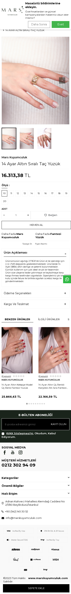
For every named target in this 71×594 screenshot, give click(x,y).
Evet (60, 24)
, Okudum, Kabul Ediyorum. (29, 435)
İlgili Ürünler (49, 319)
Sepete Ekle (36, 588)
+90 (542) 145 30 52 (16, 511)
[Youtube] (12, 452)
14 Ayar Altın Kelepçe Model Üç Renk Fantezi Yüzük (17, 386)
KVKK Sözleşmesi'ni (19, 433)
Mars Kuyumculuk (14, 157)
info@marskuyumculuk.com (24, 517)
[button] (62, 80)
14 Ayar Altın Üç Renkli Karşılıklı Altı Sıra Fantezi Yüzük (52, 386)
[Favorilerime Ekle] (28, 332)
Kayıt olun (58, 424)
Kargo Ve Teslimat (16, 304)
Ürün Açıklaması (15, 252)
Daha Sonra (39, 24)
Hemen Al (36, 224)
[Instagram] (20, 452)
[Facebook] (5, 452)
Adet (4, 209)
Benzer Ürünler (17, 319)
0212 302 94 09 (18, 465)
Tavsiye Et (27, 244)
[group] (35, 80)
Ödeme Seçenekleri (17, 293)
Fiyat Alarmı (41, 244)
